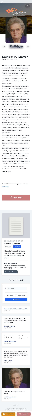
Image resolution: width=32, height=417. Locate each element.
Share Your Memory (10, 272)
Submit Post (16, 299)
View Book (8, 246)
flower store (5, 186)
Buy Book (17, 246)
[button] (16, 378)
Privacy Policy (11, 410)
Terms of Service (20, 410)
